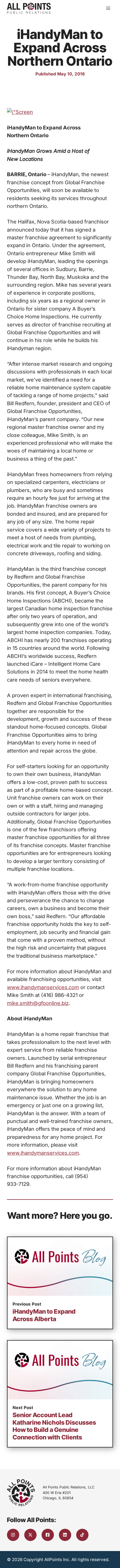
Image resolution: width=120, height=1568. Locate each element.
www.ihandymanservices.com (43, 987)
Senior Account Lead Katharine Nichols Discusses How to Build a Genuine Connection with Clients (54, 1426)
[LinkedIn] (65, 1535)
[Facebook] (48, 1535)
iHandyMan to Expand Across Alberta (44, 1315)
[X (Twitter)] (30, 1535)
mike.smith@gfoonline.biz (38, 1003)
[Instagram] (13, 1535)
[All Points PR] (29, 8)
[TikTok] (82, 1535)
